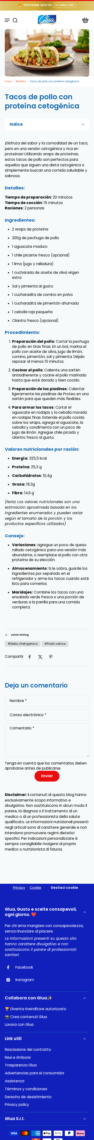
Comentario (22, 728)
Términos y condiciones (26, 1089)
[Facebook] (10, 967)
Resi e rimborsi (18, 1057)
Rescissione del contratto (28, 1049)
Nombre (18, 701)
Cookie (35, 887)
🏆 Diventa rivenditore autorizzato (35, 1009)
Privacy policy (17, 1104)
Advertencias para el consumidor (34, 1073)
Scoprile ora (64, 5)
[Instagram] (10, 980)
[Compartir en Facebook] (29, 656)
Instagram (24, 979)
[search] (15, 20)
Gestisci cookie (64, 887)
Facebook (24, 967)
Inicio (8, 81)
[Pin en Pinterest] (51, 656)
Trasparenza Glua (21, 1065)
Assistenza (14, 1081)
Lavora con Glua (19, 1024)
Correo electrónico (28, 715)
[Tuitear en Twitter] (40, 656)
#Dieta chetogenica (23, 644)
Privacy (19, 887)
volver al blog (20, 635)
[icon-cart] (84, 20)
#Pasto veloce (55, 644)
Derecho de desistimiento (28, 1097)
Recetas (21, 81)
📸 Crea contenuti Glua (26, 1017)
